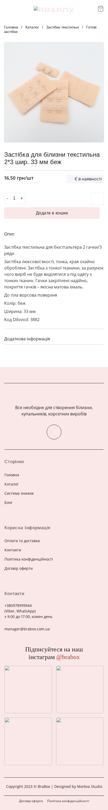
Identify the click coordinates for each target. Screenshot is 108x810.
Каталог (32, 27)
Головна (11, 27)
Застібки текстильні (62, 27)
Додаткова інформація (27, 339)
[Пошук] (92, 9)
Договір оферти (31, 801)
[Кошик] (101, 8)
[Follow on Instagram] (54, 432)
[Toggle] (97, 338)
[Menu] (7, 9)
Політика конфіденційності (68, 801)
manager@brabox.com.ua (27, 628)
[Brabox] (54, 9)
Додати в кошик (52, 213)
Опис (9, 234)
